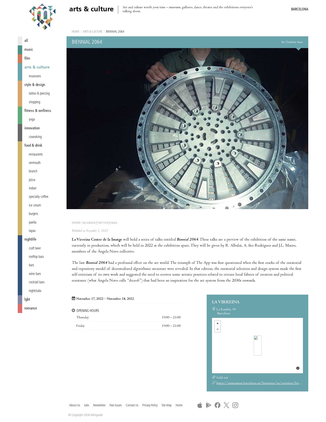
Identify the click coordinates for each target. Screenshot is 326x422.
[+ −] (257, 345)
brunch (33, 171)
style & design (34, 85)
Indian (32, 188)
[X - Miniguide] (226, 405)
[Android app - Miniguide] (208, 405)
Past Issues (116, 405)
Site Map (166, 405)
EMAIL (114, 223)
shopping (34, 102)
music (28, 50)
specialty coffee (38, 197)
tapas (32, 231)
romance (30, 308)
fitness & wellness (37, 111)
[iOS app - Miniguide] (199, 405)
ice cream (35, 205)
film (27, 58)
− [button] (217, 329)
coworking (35, 137)
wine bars (35, 274)
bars (31, 265)
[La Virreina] (257, 346)
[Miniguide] (42, 17)
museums (35, 76)
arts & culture (37, 67)
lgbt (27, 299)
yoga (32, 119)
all (26, 41)
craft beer (35, 248)
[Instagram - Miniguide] (235, 405)
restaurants (36, 154)
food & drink (33, 146)
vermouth (35, 163)
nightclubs (35, 291)
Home (75, 31)
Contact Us (132, 405)
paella (32, 222)
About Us (74, 405)
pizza (32, 180)
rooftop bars (36, 257)
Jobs (86, 405)
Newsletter (99, 405)
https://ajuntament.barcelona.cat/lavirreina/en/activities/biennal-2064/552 (268, 383)
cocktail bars (37, 282)
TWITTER (102, 223)
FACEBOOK (89, 223)
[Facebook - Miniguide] (217, 405)
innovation (32, 128)
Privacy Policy (149, 405)
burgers (33, 214)
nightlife (30, 239)
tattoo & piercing (39, 93)
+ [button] (217, 323)
